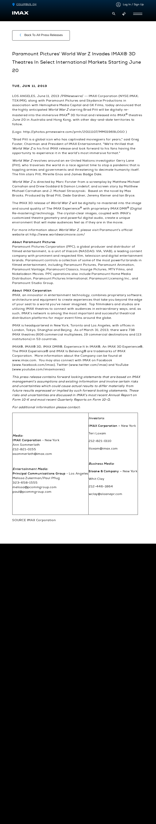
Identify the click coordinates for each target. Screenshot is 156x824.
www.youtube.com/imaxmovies (38, 369)
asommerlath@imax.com (32, 454)
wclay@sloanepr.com (105, 494)
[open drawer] (137, 13)
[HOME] (20, 13)
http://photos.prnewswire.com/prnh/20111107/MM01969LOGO (74, 132)
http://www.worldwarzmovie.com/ (57, 234)
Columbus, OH (26, 4)
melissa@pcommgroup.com (35, 487)
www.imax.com (24, 360)
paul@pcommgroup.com (32, 492)
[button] (113, 14)
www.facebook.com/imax (33, 365)
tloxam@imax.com (103, 448)
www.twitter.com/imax (88, 365)
